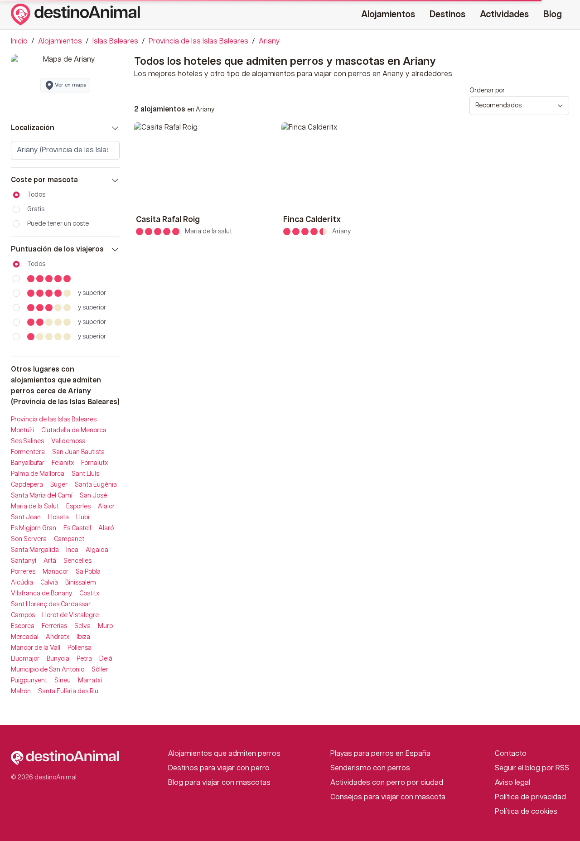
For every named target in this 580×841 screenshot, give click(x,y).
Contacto (511, 754)
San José (93, 496)
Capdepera (27, 485)
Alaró (106, 528)
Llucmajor (25, 659)
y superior (92, 293)
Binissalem (80, 583)
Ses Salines (27, 441)
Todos (36, 195)
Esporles (78, 506)
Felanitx (63, 463)
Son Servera (29, 539)
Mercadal (25, 637)
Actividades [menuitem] (504, 14)
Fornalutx (94, 463)
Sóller (100, 670)
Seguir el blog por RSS (532, 768)
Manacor (55, 572)
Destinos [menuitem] (447, 14)
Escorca (22, 626)
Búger (59, 485)
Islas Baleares (115, 41)
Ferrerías (54, 626)
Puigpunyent (29, 680)
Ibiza (83, 637)
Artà (50, 561)
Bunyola (58, 659)
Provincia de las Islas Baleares (198, 41)
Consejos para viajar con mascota (387, 797)
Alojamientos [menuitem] (388, 14)
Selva (82, 626)
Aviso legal (512, 783)
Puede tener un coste (58, 224)
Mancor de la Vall (35, 648)
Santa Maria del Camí (41, 496)
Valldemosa (68, 441)
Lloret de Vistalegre (70, 615)
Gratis (35, 209)
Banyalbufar (27, 463)
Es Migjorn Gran (33, 528)
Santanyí (23, 561)
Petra (84, 659)
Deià (105, 659)
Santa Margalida (35, 550)
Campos (23, 615)
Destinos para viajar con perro (219, 768)
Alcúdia (22, 583)
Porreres (23, 572)
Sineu (62, 680)
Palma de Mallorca (37, 474)
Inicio (19, 41)
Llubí (82, 517)
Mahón (21, 691)
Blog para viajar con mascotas (219, 783)
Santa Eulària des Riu (68, 691)
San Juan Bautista (78, 452)
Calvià (49, 583)
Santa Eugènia (96, 485)
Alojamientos (60, 41)
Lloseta (58, 517)
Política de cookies (526, 812)
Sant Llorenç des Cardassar (51, 604)
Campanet (69, 539)
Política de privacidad (530, 797)
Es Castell (77, 528)
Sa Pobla (88, 572)
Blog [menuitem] (552, 14)
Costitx (89, 593)
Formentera (28, 452)
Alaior (106, 506)
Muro (105, 626)
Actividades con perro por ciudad (386, 783)
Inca (72, 550)
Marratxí (90, 680)
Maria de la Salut (35, 506)
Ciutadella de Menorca (73, 430)
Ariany (269, 41)
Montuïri (22, 430)
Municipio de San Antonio (47, 670)
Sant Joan (26, 517)
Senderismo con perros (370, 768)
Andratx (57, 637)
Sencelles (77, 561)
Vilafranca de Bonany (41, 593)
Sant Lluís (85, 474)
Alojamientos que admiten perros (224, 754)
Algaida (97, 550)
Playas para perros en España (380, 754)
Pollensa (80, 648)
